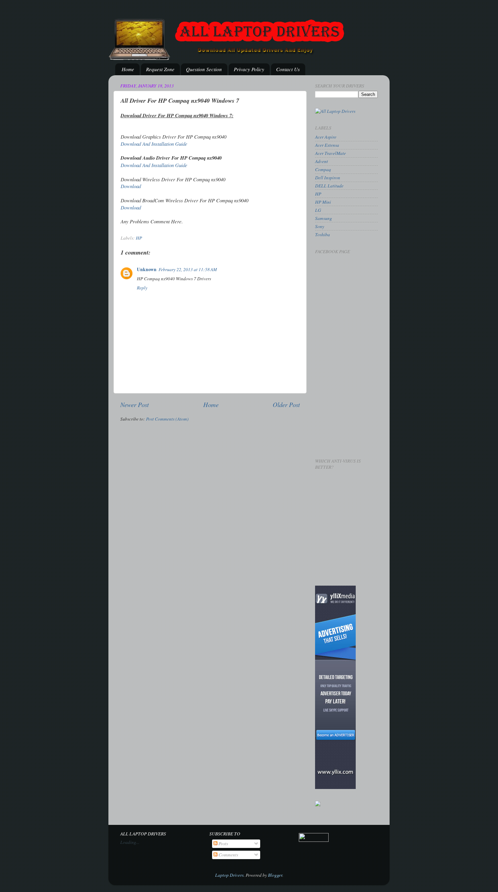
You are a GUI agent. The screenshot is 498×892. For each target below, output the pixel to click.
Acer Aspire (325, 137)
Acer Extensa (327, 145)
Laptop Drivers (229, 875)
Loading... (129, 842)
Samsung (323, 218)
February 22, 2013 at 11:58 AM (188, 269)
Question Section (204, 69)
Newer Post (134, 404)
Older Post (286, 404)
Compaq (323, 169)
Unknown (147, 269)
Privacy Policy (249, 69)
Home (128, 69)
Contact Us (288, 69)
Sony (319, 226)
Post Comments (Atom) (167, 419)
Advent (321, 161)
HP (139, 238)
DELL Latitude (329, 186)
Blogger (275, 875)
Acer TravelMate (330, 153)
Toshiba (322, 234)
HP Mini (323, 202)
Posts (222, 843)
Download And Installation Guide (154, 143)
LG (318, 210)
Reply (142, 288)
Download (131, 186)
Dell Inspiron (327, 178)
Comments (227, 855)
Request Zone (160, 69)
